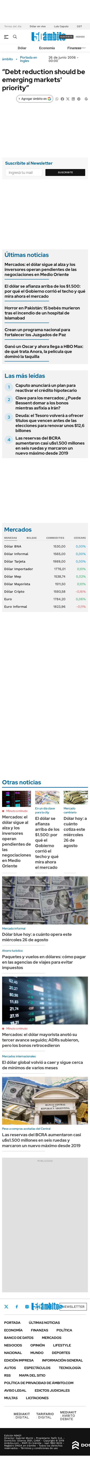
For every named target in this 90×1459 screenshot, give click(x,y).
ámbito (7, 59)
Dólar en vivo (38, 26)
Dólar (22, 48)
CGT (79, 26)
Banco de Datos (18, 1338)
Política (64, 1330)
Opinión (37, 1345)
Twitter (6, 1306)
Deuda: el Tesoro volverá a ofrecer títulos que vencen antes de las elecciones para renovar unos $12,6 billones (50, 423)
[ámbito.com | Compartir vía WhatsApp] (57, 99)
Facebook (17, 1307)
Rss (7, 1375)
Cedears (80, 537)
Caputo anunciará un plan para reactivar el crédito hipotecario (46, 388)
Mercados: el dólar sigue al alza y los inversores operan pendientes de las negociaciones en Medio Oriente (41, 269)
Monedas (10, 537)
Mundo (37, 1353)
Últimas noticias (44, 1323)
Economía (47, 48)
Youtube (49, 1306)
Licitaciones (37, 1398)
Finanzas (74, 48)
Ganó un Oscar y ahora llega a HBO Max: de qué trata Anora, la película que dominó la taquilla (44, 351)
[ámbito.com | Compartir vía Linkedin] (73, 99)
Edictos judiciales (52, 1390)
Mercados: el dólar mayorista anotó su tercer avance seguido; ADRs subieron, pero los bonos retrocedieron (40, 1040)
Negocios (13, 1345)
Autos (10, 1368)
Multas (11, 1398)
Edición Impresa (19, 1360)
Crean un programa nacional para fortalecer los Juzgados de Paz (37, 332)
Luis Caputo (61, 26)
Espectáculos (37, 1368)
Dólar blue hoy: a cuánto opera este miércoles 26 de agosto (37, 937)
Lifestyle (62, 1345)
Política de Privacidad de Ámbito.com (38, 1383)
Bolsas (32, 537)
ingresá (80, 37)
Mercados (51, 1338)
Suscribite (65, 172)
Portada (12, 1323)
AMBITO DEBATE (68, 1415)
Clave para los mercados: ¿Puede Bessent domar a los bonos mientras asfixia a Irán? (48, 403)
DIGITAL (22, 1415)
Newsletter (73, 1307)
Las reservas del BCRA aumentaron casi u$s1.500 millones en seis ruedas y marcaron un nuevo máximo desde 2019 (50, 445)
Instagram (27, 1307)
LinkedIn (38, 1307)
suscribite (66, 37)
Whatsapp (61, 1307)
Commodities (55, 537)
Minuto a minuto (16, 811)
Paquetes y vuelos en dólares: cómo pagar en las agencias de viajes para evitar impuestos (44, 962)
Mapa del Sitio (32, 1375)
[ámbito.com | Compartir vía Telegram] (78, 99)
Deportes (61, 1353)
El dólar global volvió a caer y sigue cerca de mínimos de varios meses (42, 1065)
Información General (62, 1360)
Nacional (13, 1353)
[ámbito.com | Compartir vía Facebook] (62, 99)
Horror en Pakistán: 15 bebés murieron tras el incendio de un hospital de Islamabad (42, 313)
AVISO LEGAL (15, 1390)
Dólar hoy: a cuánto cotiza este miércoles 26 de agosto (75, 832)
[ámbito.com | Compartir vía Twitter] (67, 99)
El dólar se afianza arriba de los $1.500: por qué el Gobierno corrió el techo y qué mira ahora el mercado (45, 291)
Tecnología (70, 1368)
